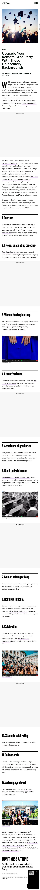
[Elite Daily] (6, 3)
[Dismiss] (36, 872)
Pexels (21, 195)
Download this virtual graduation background (18, 762)
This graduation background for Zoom (16, 477)
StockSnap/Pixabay (6, 825)
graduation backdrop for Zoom (16, 453)
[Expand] (30, 872)
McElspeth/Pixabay (6, 518)
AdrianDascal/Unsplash (7, 676)
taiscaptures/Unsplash (7, 362)
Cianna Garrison (24, 73)
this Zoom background (16, 324)
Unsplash (11, 195)
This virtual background (10, 252)
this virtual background (10, 745)
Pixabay (4, 195)
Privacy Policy (5, 878)
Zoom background (12, 584)
